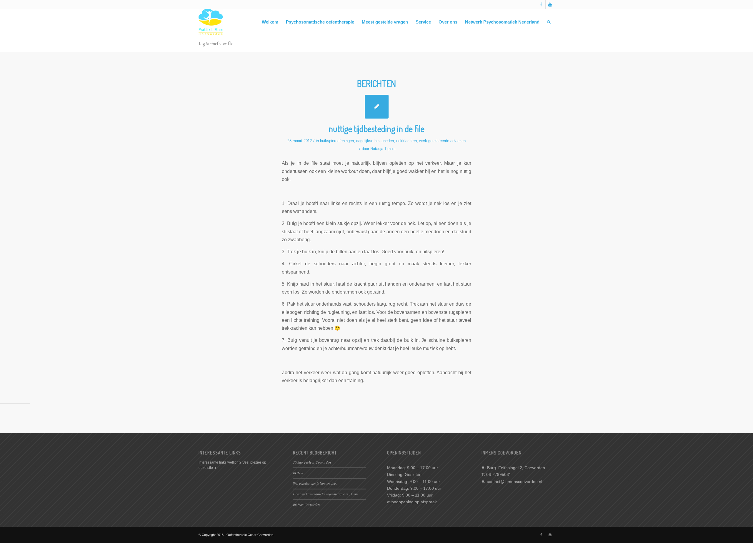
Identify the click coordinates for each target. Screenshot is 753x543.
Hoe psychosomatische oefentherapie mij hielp (325, 494)
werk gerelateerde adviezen (442, 141)
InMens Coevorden (306, 504)
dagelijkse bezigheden (375, 141)
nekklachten (406, 141)
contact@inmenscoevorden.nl (514, 481)
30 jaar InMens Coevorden (312, 462)
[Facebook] (541, 4)
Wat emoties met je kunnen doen (315, 483)
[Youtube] (550, 4)
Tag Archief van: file (216, 43)
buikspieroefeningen (337, 141)
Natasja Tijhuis (383, 148)
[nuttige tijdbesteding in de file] (377, 107)
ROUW (298, 472)
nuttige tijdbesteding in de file (376, 128)
